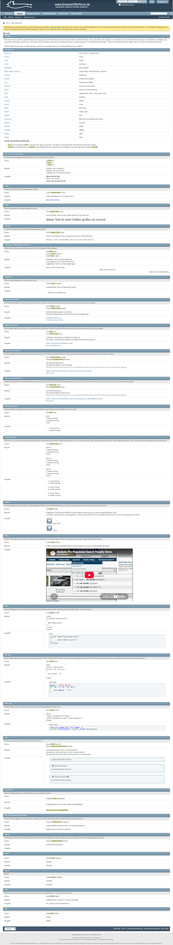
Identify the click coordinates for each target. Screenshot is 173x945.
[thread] (7, 86)
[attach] (7, 123)
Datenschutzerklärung (135, 928)
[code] (6, 104)
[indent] (7, 75)
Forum (19, 14)
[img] (6, 97)
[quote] (7, 115)
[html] (6, 112)
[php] (6, 108)
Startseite (8, 14)
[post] (6, 90)
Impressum (63, 14)
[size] (6, 60)
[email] (6, 79)
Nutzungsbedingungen (152, 928)
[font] (6, 64)
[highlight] (8, 68)
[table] (6, 134)
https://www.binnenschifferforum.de (59, 343)
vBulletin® (83, 938)
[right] (11, 71)
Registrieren (162, 2)
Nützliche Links (29, 17)
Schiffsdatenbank (49, 14)
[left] (6, 71)
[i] (8, 53)
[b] (5, 53)
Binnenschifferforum (53, 345)
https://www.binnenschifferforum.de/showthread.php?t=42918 (69, 371)
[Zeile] (6, 137)
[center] (16, 71)
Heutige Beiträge (33, 14)
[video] (6, 101)
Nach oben (165, 928)
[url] (5, 82)
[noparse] (7, 119)
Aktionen (18, 17)
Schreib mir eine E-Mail (54, 320)
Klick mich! (50, 373)
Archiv (123, 928)
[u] (10, 53)
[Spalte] (7, 126)
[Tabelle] (7, 130)
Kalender (11, 17)
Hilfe (152, 2)
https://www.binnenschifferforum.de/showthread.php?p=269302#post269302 (74, 399)
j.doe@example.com (53, 318)
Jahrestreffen (76, 14)
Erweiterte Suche (164, 17)
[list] (5, 93)
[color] (6, 57)
